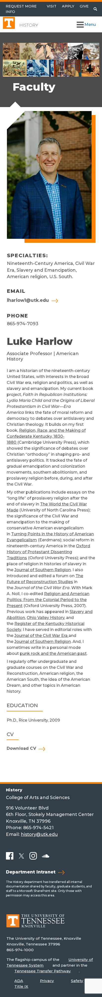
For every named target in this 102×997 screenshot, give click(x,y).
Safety (77, 980)
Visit (51, 6)
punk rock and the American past (53, 653)
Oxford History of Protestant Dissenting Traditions (48, 552)
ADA (18, 980)
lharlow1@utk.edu (28, 300)
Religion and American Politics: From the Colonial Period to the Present (48, 599)
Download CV (21, 748)
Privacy (47, 980)
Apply (68, 6)
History (28, 25)
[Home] (35, 924)
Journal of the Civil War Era (41, 635)
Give (84, 6)
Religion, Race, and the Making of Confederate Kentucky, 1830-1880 (46, 436)
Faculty (34, 86)
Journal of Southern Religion (42, 569)
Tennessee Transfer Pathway (42, 971)
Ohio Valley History (45, 617)
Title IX (21, 986)
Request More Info (21, 9)
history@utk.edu (39, 834)
